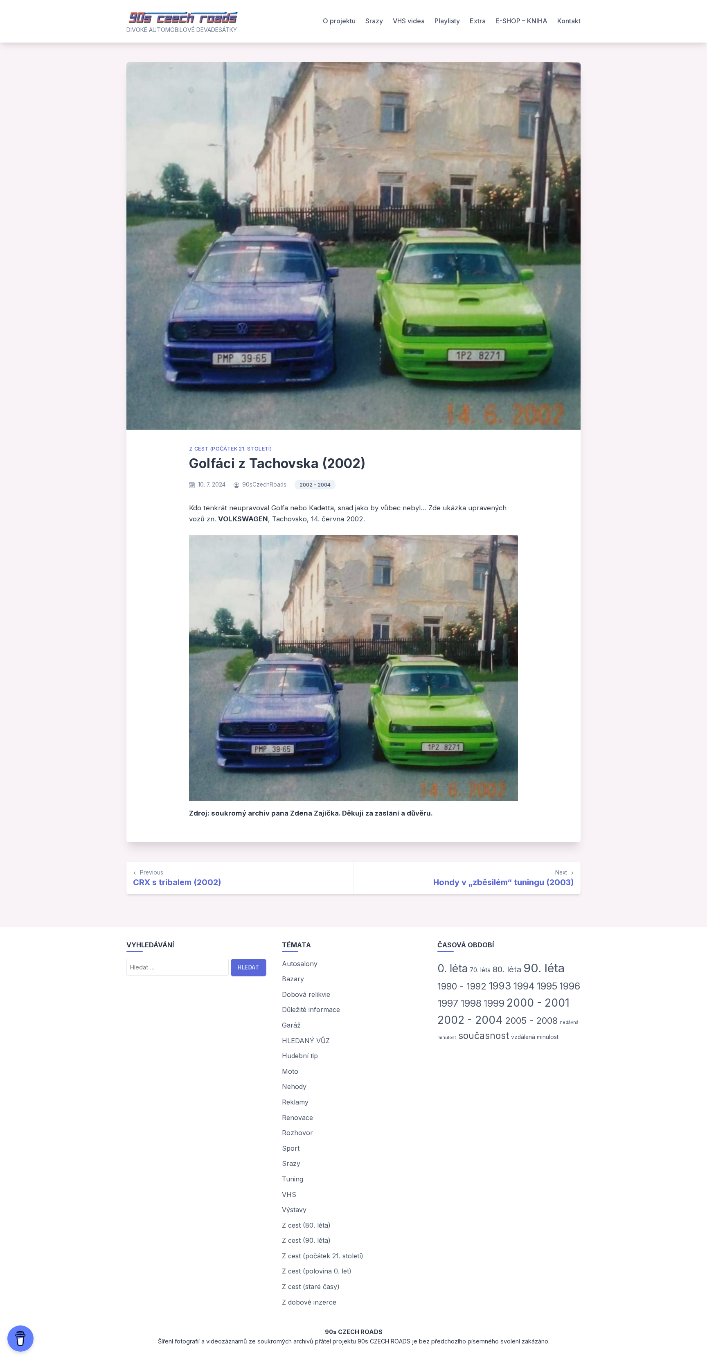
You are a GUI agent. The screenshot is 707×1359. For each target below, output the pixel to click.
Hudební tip (300, 1056)
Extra (478, 21)
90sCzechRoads (264, 484)
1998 (471, 1003)
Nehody (294, 1086)
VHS (289, 1194)
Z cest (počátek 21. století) (230, 449)
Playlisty (447, 21)
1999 (494, 1003)
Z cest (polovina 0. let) (316, 1271)
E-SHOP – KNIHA (521, 21)
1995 (547, 986)
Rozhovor (297, 1133)
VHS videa (409, 21)
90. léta (544, 968)
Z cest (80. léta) (306, 1225)
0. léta (452, 968)
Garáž (291, 1025)
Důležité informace (311, 1009)
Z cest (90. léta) (306, 1240)
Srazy (374, 21)
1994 (524, 986)
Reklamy (295, 1102)
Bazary (293, 979)
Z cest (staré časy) (311, 1286)
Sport (290, 1148)
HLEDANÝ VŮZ (306, 1041)
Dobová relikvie (306, 994)
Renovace (297, 1117)
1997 (447, 1003)
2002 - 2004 (315, 485)
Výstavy (294, 1210)
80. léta (507, 969)
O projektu (339, 21)
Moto (290, 1071)
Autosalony (299, 964)
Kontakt (569, 21)
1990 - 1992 (461, 986)
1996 (569, 986)
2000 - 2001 (538, 1002)
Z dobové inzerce (309, 1302)
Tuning (292, 1179)
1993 (500, 986)
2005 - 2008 (531, 1020)
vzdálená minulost (534, 1037)
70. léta (480, 970)
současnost (483, 1035)
